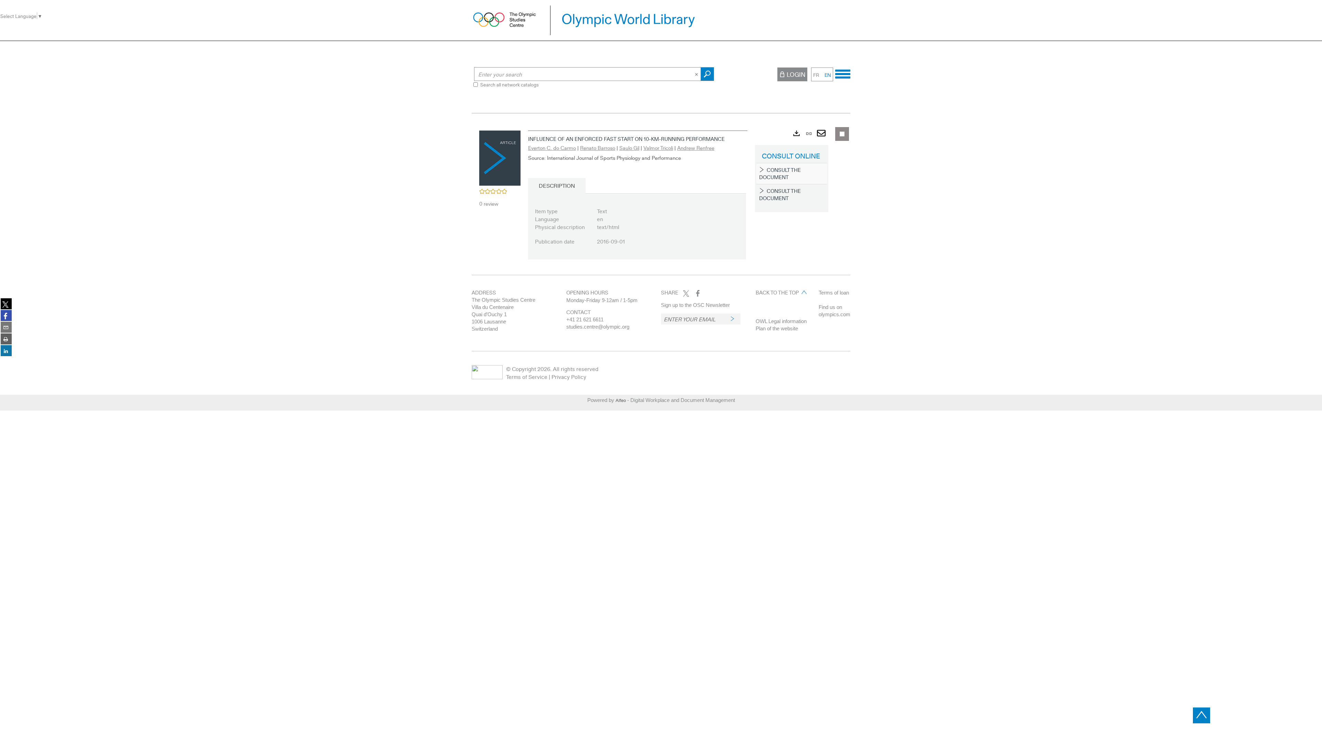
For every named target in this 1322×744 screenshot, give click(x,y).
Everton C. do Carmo (552, 148)
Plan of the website (777, 328)
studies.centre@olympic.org (597, 327)
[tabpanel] (661, 199)
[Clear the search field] (697, 74)
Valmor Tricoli (658, 148)
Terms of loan (834, 293)
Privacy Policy (569, 377)
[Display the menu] (842, 73)
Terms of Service (526, 377)
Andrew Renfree (695, 148)
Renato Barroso (597, 148)
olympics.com (834, 314)
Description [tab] (557, 185)
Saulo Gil (629, 148)
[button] (500, 157)
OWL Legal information (781, 321)
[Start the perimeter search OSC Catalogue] (707, 74)
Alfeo (621, 400)
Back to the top (777, 292)
